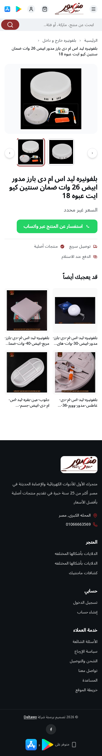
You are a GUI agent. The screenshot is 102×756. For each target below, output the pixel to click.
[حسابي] (45, 9)
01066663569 (78, 524)
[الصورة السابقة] (92, 153)
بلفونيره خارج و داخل (59, 40)
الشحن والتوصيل (83, 661)
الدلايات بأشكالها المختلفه (76, 554)
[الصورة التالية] (10, 153)
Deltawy (30, 717)
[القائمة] (93, 9)
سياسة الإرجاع (86, 651)
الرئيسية (90, 40)
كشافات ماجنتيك (83, 573)
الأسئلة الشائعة (85, 642)
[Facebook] (51, 729)
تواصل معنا (87, 671)
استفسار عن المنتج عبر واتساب (53, 226)
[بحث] (10, 25)
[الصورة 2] (61, 152)
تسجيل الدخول (85, 602)
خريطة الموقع (86, 690)
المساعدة (89, 680)
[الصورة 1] (30, 152)
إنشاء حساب (87, 612)
